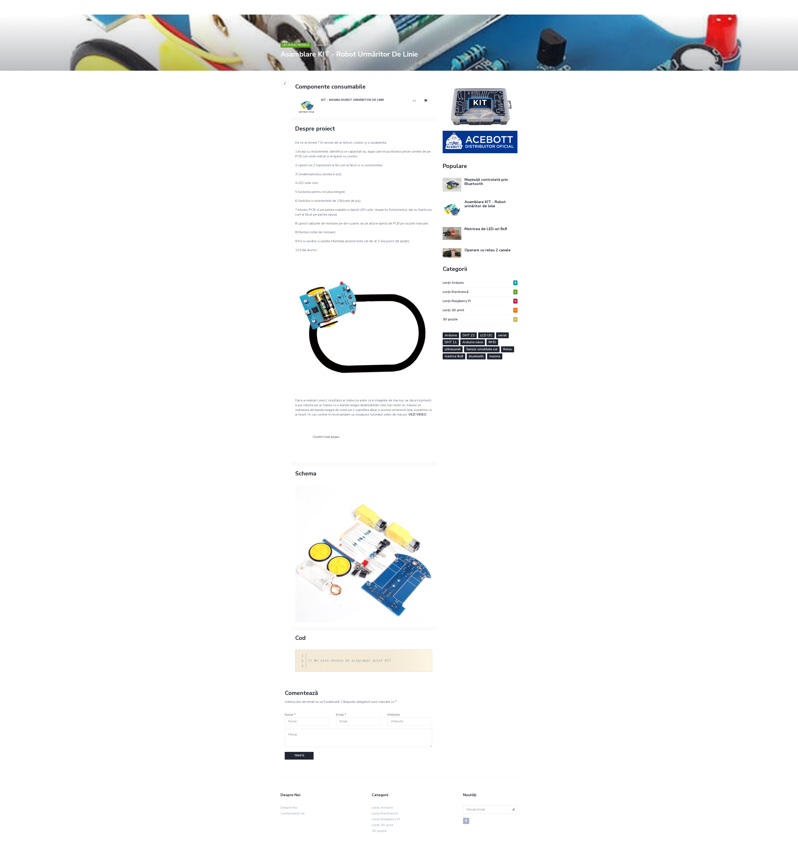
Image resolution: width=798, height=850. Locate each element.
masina (494, 356)
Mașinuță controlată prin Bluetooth (486, 181)
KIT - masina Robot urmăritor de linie (352, 100)
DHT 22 (469, 335)
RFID (492, 342)
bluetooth (476, 356)
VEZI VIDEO (417, 414)
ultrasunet (453, 349)
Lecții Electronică (296, 45)
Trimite (299, 755)
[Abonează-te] (513, 809)
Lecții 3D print (479, 310)
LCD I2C (486, 335)
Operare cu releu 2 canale (487, 250)
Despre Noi (289, 807)
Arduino (451, 335)
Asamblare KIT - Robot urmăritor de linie (485, 203)
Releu (507, 349)
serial (502, 335)
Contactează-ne (293, 813)
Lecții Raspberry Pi (479, 301)
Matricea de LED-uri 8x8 (485, 228)
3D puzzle (479, 319)
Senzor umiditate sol (482, 349)
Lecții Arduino (479, 282)
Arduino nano (472, 342)
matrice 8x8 (454, 356)
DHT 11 (451, 342)
